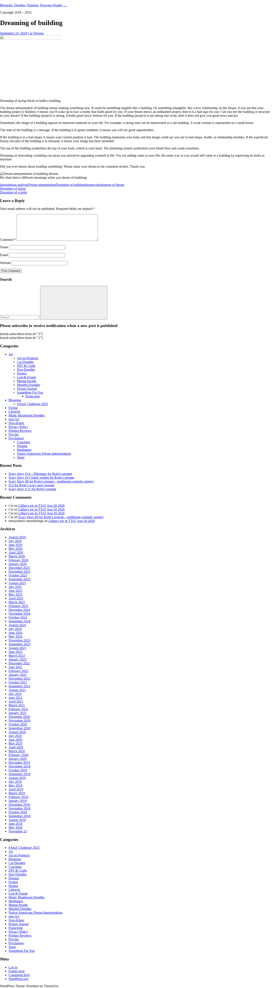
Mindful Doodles (28, 385)
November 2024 (19, 613)
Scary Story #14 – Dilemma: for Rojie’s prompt (40, 474)
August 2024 (17, 625)
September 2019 (19, 774)
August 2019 (17, 778)
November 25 (17, 831)
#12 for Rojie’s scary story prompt (31, 485)
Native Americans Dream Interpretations (44, 453)
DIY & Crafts (26, 366)
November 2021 (19, 678)
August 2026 (17, 537)
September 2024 (19, 621)
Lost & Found (26, 377)
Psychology (16, 438)
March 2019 (16, 793)
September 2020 (19, 728)
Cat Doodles (25, 362)
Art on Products (27, 358)
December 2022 (19, 663)
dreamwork (92, 185)
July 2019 (15, 781)
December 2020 (19, 717)
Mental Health (26, 381)
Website (5, 263)
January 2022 (17, 674)
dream (4, 185)
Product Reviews (19, 430)
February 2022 (18, 671)
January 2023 (17, 659)
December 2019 (19, 762)
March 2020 (16, 751)
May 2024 (15, 636)
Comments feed (19, 975)
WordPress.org (18, 979)
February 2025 (18, 606)
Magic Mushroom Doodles (26, 415)
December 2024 (19, 610)
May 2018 (15, 827)
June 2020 (15, 739)
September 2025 (19, 579)
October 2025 (17, 575)
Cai (30, 33)
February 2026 (18, 560)
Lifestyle (14, 411)
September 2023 (19, 644)
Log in (12, 967)
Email (4, 255)
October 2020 (17, 724)
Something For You (30, 392)
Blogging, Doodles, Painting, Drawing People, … (33, 5)
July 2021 (15, 694)
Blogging (14, 400)
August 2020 (17, 732)
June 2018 (15, 823)
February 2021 (18, 709)
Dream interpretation (42, 185)
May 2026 (15, 548)
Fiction (13, 408)
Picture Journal (27, 388)
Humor (22, 373)
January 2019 (17, 801)
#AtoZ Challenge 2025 (32, 404)
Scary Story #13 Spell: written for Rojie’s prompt (41, 477)
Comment (8, 239)
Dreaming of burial (13, 188)
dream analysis (18, 185)
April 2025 (15, 598)
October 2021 (17, 682)
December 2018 (19, 804)
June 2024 (15, 632)
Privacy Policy (18, 427)
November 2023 (19, 640)
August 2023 (17, 648)
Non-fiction (16, 423)
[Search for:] (20, 317)
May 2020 (15, 743)
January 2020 (17, 759)
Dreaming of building (70, 185)
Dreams (38, 33)
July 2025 (15, 587)
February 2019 (18, 797)
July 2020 (15, 736)
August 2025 (17, 583)
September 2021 (19, 686)
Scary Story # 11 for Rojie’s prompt (32, 489)
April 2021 (15, 701)
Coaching (23, 442)
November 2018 (19, 808)
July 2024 (15, 629)
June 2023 (15, 652)
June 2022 (15, 667)
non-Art (13, 419)
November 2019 (19, 766)
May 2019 (15, 785)
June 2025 (15, 590)
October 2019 (17, 770)
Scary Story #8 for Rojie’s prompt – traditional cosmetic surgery (51, 481)
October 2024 (17, 617)
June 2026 (15, 545)
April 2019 (15, 789)
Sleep (20, 457)
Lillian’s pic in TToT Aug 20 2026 (41, 505)
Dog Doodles (26, 369)
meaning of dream (112, 185)
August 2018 (17, 820)
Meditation (24, 450)
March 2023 (16, 655)
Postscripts (33, 396)
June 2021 (15, 697)
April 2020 (15, 747)
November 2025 (19, 571)
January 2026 (17, 564)
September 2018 (19, 816)
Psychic (13, 434)
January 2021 (17, 713)
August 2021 (17, 690)
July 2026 (15, 541)
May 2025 (15, 594)
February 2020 (18, 755)
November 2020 (19, 720)
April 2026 (15, 552)
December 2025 (19, 568)
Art (10, 354)
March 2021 (16, 705)
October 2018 (17, 812)
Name (4, 247)
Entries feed (16, 971)
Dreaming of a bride (13, 192)
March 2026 (16, 556)
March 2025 (16, 602)
